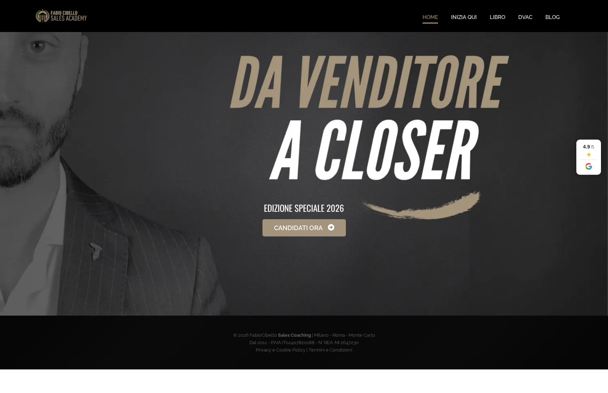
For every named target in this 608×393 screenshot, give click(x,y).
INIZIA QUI (464, 17)
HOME (430, 17)
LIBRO (497, 17)
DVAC (525, 17)
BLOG (552, 17)
